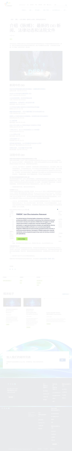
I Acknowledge (21, 239)
